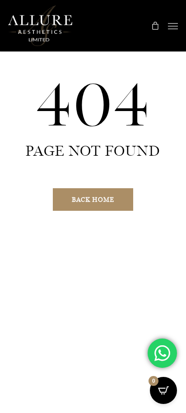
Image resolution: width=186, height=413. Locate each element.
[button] (173, 25)
